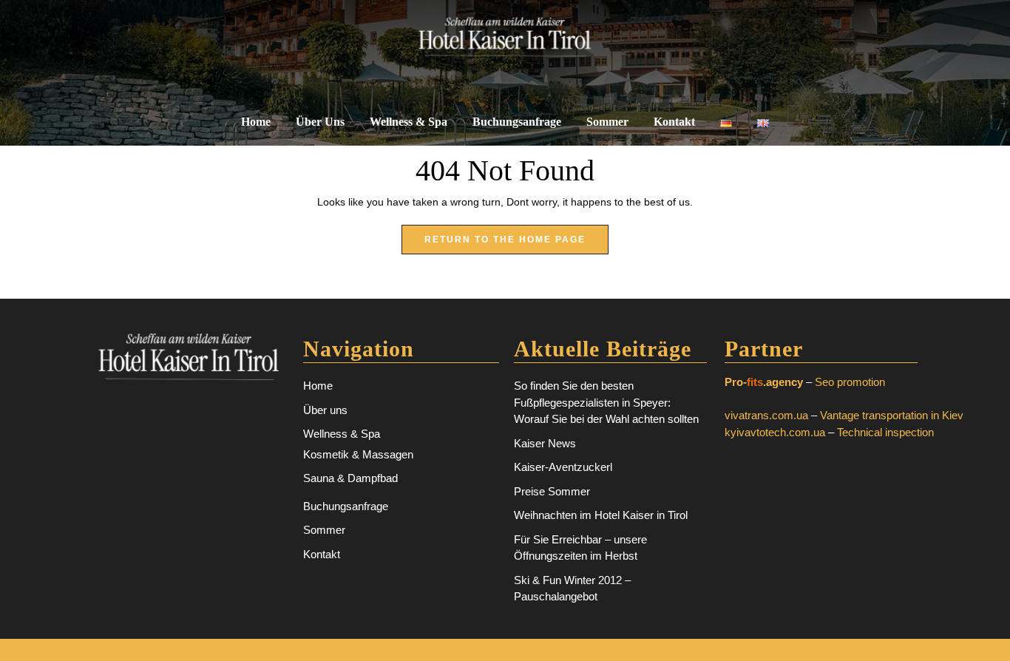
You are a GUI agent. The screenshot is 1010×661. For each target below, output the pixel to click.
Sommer (607, 121)
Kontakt (674, 121)
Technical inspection (885, 432)
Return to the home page (516, 244)
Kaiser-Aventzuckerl (563, 467)
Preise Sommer (552, 491)
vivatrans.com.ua (766, 415)
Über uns (320, 121)
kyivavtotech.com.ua (775, 432)
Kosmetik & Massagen (358, 454)
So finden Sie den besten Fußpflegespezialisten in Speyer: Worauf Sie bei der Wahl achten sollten (606, 402)
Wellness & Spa (408, 121)
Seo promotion (850, 382)
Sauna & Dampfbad (350, 478)
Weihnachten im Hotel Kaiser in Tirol (601, 515)
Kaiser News (545, 443)
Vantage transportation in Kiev (891, 415)
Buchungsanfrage (516, 121)
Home (256, 121)
